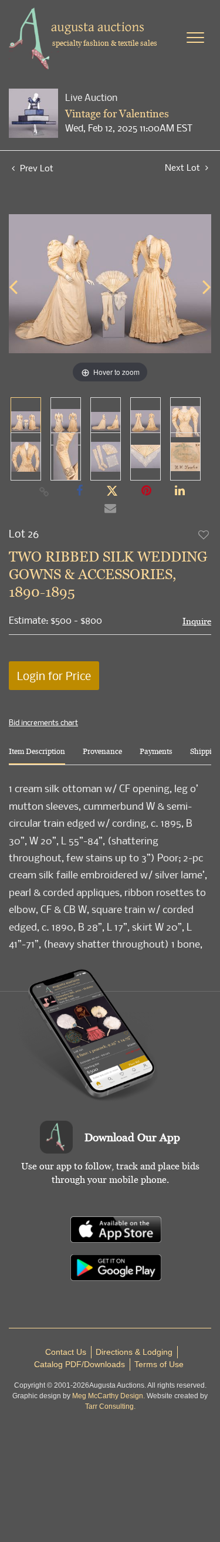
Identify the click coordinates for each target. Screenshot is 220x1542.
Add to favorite (204, 534)
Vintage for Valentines (117, 113)
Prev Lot (35, 168)
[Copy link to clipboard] (44, 491)
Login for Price (54, 676)
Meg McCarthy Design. (108, 1396)
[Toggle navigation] (195, 37)
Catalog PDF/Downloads (79, 1364)
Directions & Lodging (134, 1352)
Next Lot (183, 168)
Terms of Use (159, 1364)
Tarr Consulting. (110, 1406)
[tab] (37, 756)
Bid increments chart (43, 722)
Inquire (196, 621)
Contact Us (65, 1352)
